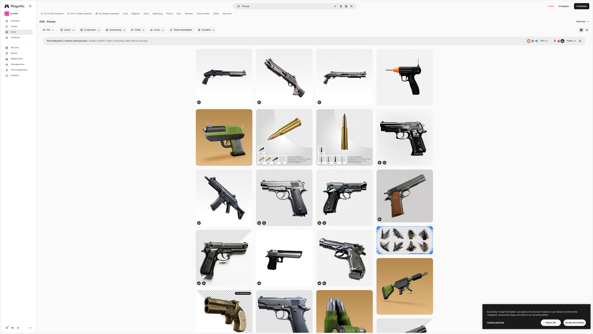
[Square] (586, 30)
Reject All (551, 322)
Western (189, 13)
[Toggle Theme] (17, 327)
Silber (216, 13)
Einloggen (564, 6)
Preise (551, 6)
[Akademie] (12, 327)
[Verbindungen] (6, 327)
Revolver (227, 13)
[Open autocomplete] (237, 6)
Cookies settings (495, 322)
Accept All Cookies (574, 322)
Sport (146, 13)
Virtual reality (203, 13)
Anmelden (581, 6)
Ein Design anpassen (109, 13)
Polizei (169, 13)
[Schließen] (580, 41)
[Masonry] (581, 30)
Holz (179, 13)
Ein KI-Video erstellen (81, 13)
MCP (542, 41)
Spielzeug (157, 13)
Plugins (570, 41)
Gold (125, 13)
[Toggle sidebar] (30, 6)
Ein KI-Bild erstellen (54, 13)
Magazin (135, 13)
